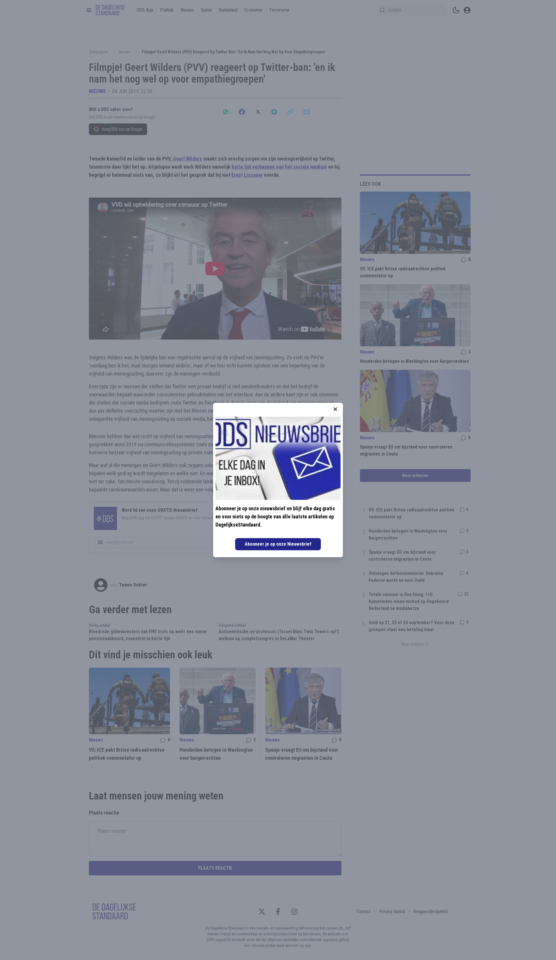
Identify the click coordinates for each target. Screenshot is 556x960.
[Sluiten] (335, 409)
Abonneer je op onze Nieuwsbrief (278, 544)
